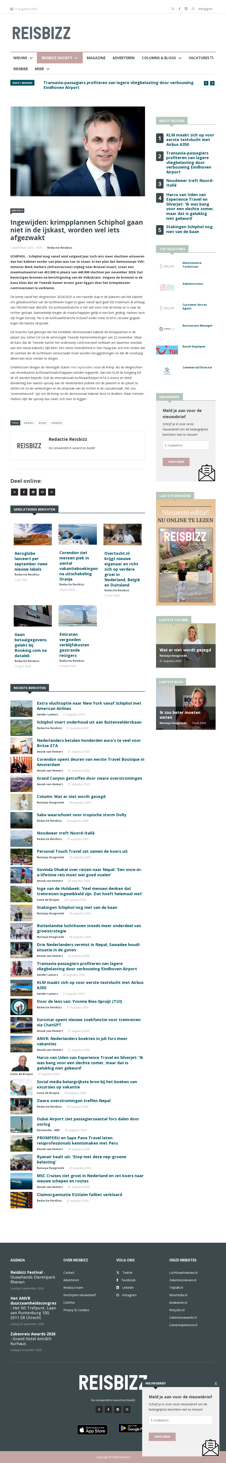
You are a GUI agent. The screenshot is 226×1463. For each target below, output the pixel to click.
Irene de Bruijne (48, 900)
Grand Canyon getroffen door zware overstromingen (89, 778)
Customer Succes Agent (195, 306)
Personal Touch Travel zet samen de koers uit (82, 851)
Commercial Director (197, 367)
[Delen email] (42, 492)
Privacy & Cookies (76, 1310)
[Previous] (206, 83)
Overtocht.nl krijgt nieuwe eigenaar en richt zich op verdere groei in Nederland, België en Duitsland (122, 569)
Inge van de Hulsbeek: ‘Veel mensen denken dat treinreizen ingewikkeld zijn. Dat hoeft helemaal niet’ (90, 891)
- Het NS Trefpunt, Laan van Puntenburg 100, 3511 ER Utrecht (33, 1308)
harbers (29, 423)
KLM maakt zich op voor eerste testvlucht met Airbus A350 (190, 139)
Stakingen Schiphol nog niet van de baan (77, 907)
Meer (39, 68)
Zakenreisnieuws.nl (182, 1280)
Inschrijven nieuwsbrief (79, 1295)
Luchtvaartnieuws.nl (183, 1272)
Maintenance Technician (192, 264)
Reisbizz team (73, 1287)
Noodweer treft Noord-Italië (72, 82)
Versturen (176, 462)
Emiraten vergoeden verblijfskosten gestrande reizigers (74, 645)
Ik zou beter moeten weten (180, 715)
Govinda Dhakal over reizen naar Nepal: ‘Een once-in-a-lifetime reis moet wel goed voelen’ (89, 872)
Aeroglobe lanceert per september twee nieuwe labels (31, 561)
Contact (69, 1272)
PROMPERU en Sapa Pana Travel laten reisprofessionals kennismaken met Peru (77, 1140)
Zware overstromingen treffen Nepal (74, 1100)
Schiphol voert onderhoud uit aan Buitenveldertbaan (89, 722)
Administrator (193, 284)
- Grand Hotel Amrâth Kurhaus (32, 1338)
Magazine (96, 57)
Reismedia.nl (178, 1295)
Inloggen (205, 9)
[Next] (212, 83)
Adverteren (124, 57)
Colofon (69, 1302)
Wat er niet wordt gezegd (185, 649)
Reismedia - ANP (48, 1130)
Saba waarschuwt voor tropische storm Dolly (81, 814)
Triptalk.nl (176, 1287)
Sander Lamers (47, 714)
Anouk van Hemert (50, 752)
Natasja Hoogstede (50, 802)
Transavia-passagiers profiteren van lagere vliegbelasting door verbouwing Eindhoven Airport (87, 966)
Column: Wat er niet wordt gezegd (71, 796)
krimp (42, 423)
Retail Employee (194, 346)
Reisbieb (20, 68)
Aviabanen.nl (178, 1302)
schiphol (56, 423)
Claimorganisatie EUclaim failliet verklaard (79, 1194)
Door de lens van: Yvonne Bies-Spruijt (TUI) (79, 1001)
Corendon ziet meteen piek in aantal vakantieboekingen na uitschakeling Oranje (78, 566)
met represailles (82, 367)
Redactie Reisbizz (59, 248)
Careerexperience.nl (183, 1325)
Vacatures (199, 57)
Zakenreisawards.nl (183, 1317)
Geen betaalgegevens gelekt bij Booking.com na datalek (31, 645)
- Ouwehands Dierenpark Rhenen (32, 1277)
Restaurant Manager (198, 325)
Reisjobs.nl (177, 1310)
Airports (17, 210)
